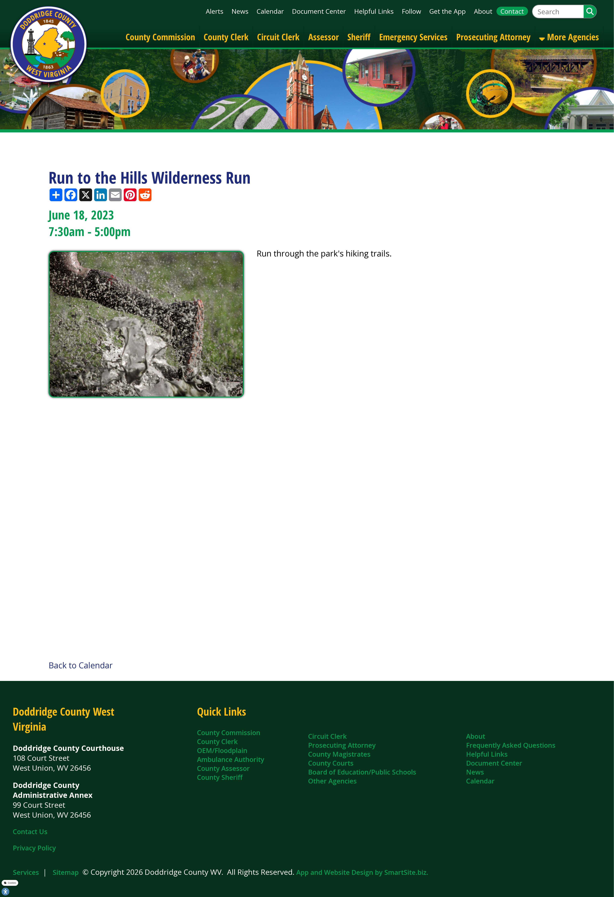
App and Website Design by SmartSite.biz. (362, 872)
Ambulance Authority (230, 759)
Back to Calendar (81, 665)
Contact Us (30, 831)
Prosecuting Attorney (493, 37)
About (483, 11)
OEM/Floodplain (222, 750)
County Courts (331, 763)
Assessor (323, 37)
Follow (411, 11)
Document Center (319, 11)
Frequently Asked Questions (510, 745)
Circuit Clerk (278, 37)
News (240, 11)
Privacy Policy (34, 847)
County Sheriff (220, 777)
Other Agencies (332, 780)
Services (26, 872)
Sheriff (358, 37)
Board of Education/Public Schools (362, 771)
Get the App (447, 11)
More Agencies (572, 37)
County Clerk (226, 37)
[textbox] (558, 11)
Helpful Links (374, 11)
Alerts (214, 11)
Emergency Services (413, 37)
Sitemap (66, 872)
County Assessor (223, 768)
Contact (512, 11)
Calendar (270, 11)
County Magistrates (339, 754)
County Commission (160, 37)
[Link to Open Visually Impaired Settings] (5, 891)
